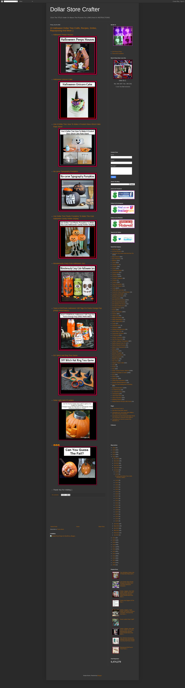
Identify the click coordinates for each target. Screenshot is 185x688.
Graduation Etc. (116, 325)
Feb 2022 (116, 532)
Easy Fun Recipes (117, 311)
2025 (114, 450)
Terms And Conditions (118, 53)
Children (114, 274)
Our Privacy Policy (117, 51)
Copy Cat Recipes (117, 284)
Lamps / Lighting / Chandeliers (120, 341)
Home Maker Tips (117, 331)
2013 (114, 556)
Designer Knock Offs (117, 296)
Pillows (114, 376)
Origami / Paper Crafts (118, 363)
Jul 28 (117, 480)
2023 (114, 454)
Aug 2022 (116, 467)
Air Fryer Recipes (116, 251)
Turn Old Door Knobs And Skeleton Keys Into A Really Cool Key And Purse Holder (127, 639)
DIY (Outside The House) (118, 304)
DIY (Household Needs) (118, 302)
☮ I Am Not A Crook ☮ (118, 408)
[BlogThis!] (64, 495)
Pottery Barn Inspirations (118, 380)
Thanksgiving (115, 393)
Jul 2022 (116, 470)
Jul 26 (117, 484)
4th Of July (115, 249)
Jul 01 (117, 521)
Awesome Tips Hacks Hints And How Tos (123, 253)
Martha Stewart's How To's (119, 343)
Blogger (100, 675)
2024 (114, 452)
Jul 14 (117, 498)
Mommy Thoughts (117, 353)
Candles (114, 266)
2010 (114, 562)
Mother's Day (115, 359)
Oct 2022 (116, 463)
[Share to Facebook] (67, 495)
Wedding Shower (116, 399)
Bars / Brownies (116, 258)
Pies (113, 374)
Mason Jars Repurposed (118, 347)
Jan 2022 (116, 535)
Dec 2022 (116, 458)
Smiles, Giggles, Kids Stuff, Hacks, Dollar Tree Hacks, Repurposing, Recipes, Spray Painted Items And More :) (127, 593)
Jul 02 (117, 518)
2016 (114, 549)
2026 (114, 447)
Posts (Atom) (60, 529)
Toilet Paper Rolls (117, 395)
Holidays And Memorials (118, 329)
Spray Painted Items (117, 387)
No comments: (55, 494)
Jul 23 (117, 491)
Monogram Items (116, 357)
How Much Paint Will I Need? (119, 410)
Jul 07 (117, 512)
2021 (114, 537)
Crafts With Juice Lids (118, 290)
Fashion (114, 313)
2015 (114, 551)
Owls (113, 364)
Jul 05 (117, 514)
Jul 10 (117, 505)
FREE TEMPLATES (117, 321)
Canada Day (115, 264)
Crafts (113, 288)
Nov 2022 (116, 461)
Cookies (114, 282)
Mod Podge (115, 351)
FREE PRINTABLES (117, 319)
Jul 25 (117, 487)
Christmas (115, 276)
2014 (114, 553)
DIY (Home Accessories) (118, 300)
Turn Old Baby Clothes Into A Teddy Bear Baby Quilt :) (127, 573)
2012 (114, 558)
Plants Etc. (115, 378)
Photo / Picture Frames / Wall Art (120, 370)
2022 (114, 456)
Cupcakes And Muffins (118, 294)
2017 (114, 547)
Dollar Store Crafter (75, 9)
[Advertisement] (77, 511)
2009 (114, 565)
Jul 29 (117, 474)
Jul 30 (117, 472)
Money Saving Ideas (117, 355)
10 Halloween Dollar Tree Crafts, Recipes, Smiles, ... (123, 476)
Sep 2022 (116, 465)
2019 (114, 542)
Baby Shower (115, 256)
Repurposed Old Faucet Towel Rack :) (126, 648)
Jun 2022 (116, 523)
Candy (114, 268)
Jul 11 (117, 503)
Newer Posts (54, 526)
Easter (114, 309)
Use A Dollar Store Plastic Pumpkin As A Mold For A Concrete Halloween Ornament (126, 584)
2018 (114, 544)
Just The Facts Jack (117, 339)
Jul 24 (117, 489)
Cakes (114, 262)
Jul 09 (117, 507)
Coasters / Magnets (117, 278)
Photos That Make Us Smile (119, 372)
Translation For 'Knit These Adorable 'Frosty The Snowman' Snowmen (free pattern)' (123, 416)
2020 (114, 540)
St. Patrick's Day (116, 389)
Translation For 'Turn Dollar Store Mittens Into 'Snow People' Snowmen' (123, 413)
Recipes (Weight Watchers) (119, 382)
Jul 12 (117, 500)
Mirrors (114, 349)
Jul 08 (117, 509)
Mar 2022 (116, 530)
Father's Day (115, 315)
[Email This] (62, 495)
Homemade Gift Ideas (118, 333)
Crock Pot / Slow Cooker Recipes (121, 292)
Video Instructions (117, 397)
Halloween (115, 327)
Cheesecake (115, 272)
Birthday (114, 260)
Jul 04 (117, 516)
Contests (114, 280)
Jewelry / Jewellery (117, 337)
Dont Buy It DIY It (116, 307)
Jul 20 (117, 494)
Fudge (114, 323)
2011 (114, 560)
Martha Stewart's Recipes (119, 345)
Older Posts (101, 526)
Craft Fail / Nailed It (117, 286)
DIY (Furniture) (116, 298)
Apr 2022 (116, 528)
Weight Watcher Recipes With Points (121, 401)
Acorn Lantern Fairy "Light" (127, 619)
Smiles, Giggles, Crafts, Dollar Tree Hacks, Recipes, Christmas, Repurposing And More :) (127, 612)
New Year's (115, 360)
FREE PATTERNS (117, 317)
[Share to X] (66, 495)
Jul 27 (117, 482)
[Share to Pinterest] (69, 495)
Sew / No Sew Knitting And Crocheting (122, 384)
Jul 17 (117, 496)
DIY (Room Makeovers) (118, 305)
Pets (113, 368)
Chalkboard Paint (116, 270)
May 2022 (116, 526)
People (114, 366)
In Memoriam (115, 335)
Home (77, 526)
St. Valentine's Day (117, 391)
